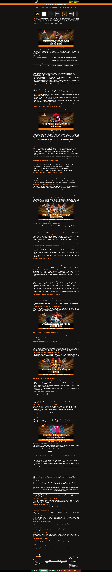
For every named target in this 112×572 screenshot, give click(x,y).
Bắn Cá (59, 4)
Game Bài (56, 4)
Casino (53, 4)
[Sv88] (36, 1)
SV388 (46, 4)
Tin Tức (65, 4)
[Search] (78, 4)
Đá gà (62, 4)
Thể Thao (49, 4)
